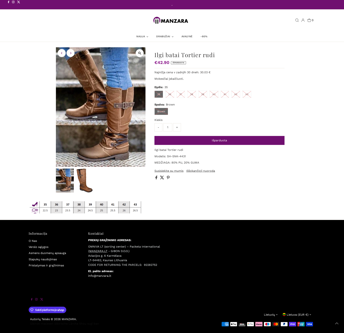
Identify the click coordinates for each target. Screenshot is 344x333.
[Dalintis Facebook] (156, 178)
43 (246, 94)
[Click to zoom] (140, 53)
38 (191, 94)
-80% (203, 36)
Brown (161, 111)
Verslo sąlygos (38, 247)
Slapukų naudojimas (43, 259)
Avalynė (186, 36)
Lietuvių (269, 314)
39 (202, 94)
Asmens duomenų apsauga (47, 253)
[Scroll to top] (336, 325)
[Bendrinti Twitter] (162, 178)
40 (214, 94)
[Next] (70, 53)
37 (180, 94)
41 (225, 94)
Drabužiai (163, 36)
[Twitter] (18, 5)
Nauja (141, 36)
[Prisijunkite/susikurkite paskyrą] (303, 20)
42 (235, 94)
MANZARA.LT (98, 251)
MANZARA (69, 319)
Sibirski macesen (41, 323)
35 (158, 94)
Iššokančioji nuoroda (200, 170)
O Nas (33, 241)
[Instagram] (13, 5)
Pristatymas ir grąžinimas (46, 265)
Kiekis (158, 120)
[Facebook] (8, 5)
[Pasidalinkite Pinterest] (168, 178)
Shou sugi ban (89, 323)
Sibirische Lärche (66, 323)
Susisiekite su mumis (168, 170)
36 (169, 94)
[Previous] (62, 53)
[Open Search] (297, 20)
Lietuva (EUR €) (298, 314)
